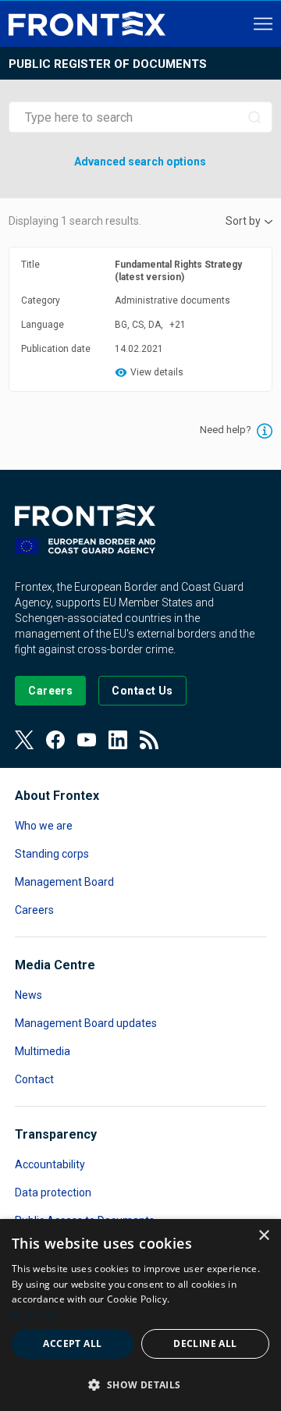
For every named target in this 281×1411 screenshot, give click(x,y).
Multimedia (42, 1051)
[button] (140, 1384)
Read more (37, 1314)
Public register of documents (108, 64)
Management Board (64, 882)
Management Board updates (86, 1023)
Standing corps (52, 854)
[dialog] (140, 1315)
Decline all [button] (205, 1343)
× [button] (263, 1236)
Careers (34, 910)
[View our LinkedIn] (117, 739)
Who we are (44, 825)
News (28, 995)
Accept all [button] (72, 1343)
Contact (34, 1079)
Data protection (53, 1192)
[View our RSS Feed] (149, 739)
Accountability (50, 1164)
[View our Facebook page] (55, 739)
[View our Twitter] (24, 739)
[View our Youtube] (86, 739)
